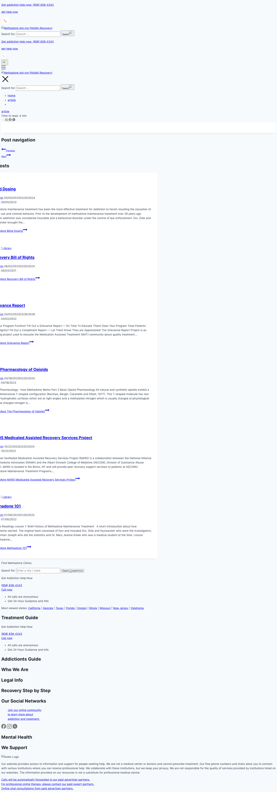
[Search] (4, 62)
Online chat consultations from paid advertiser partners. (37, 788)
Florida (70, 608)
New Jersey (120, 608)
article (12, 100)
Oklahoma (137, 608)
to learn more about (20, 714)
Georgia (48, 608)
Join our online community (24, 710)
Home (11, 95)
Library (7, 248)
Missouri (105, 608)
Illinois (93, 608)
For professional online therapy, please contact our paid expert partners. (47, 784)
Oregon (82, 608)
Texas (59, 608)
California (34, 608)
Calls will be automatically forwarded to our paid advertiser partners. (45, 779)
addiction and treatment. (24, 719)
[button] (138, 14)
